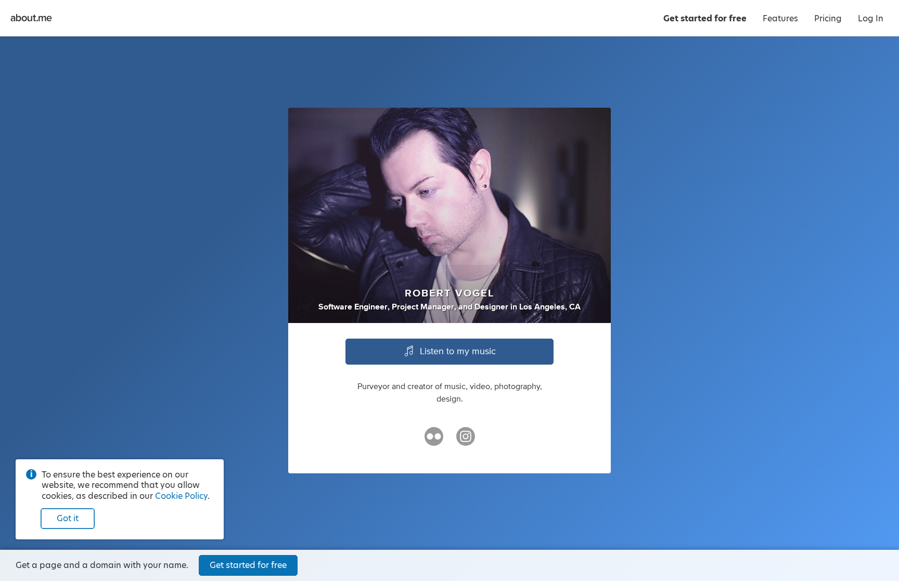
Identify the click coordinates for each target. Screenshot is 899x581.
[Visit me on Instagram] (465, 441)
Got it (68, 518)
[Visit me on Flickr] (434, 441)
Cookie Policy (181, 496)
